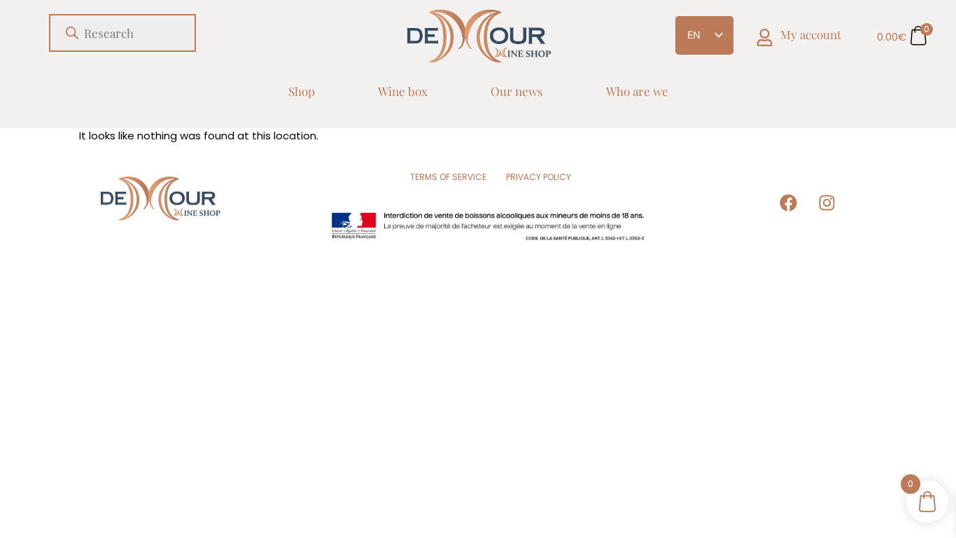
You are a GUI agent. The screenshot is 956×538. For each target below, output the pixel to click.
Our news (517, 91)
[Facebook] (788, 203)
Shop (301, 91)
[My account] (764, 37)
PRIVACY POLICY (538, 177)
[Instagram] (827, 203)
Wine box (403, 91)
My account (810, 34)
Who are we (637, 91)
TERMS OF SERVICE (448, 177)
